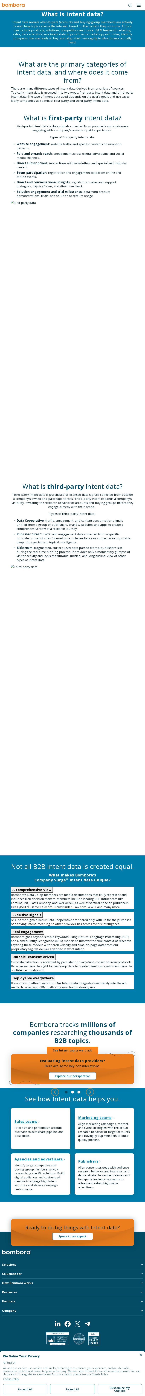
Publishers (88, 1161)
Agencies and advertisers (38, 1159)
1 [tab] (66, 1092)
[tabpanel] (72, 1069)
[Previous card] (55, 1092)
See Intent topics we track (72, 1050)
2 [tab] (72, 1092)
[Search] (130, 5)
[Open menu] (138, 5)
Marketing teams (95, 1117)
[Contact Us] (87, 1324)
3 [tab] (78, 1092)
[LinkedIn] (57, 1324)
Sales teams (25, 1121)
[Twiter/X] (77, 1324)
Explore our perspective (72, 1076)
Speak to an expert (73, 1236)
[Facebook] (67, 1324)
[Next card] (90, 1092)
